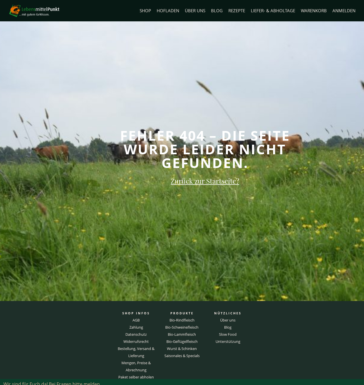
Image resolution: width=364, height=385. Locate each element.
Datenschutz (136, 334)
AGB (136, 320)
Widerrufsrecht (136, 341)
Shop (145, 11)
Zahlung (136, 327)
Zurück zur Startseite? (205, 180)
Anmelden (343, 11)
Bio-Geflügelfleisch (182, 341)
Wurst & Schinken (182, 348)
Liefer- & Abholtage (273, 11)
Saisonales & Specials (182, 355)
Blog (217, 11)
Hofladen (168, 11)
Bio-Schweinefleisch (181, 327)
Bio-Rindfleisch (182, 320)
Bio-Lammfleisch (182, 334)
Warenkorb (314, 11)
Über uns (195, 11)
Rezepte (236, 11)
